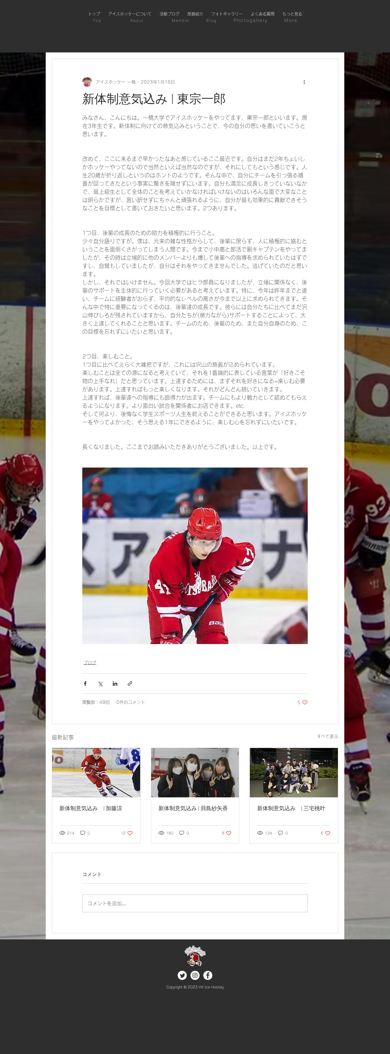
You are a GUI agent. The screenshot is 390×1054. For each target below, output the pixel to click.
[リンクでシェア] (130, 683)
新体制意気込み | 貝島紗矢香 (193, 809)
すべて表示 (327, 736)
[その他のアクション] (304, 82)
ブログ (89, 663)
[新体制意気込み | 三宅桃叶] (294, 772)
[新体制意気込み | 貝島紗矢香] (195, 772)
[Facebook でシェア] (85, 683)
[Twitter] (182, 975)
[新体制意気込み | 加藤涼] (96, 772)
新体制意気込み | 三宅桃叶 (291, 809)
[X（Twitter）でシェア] (100, 683)
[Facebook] (207, 975)
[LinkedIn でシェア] (115, 683)
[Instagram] (195, 975)
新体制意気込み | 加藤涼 (90, 809)
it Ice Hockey (212, 987)
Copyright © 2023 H (183, 987)
